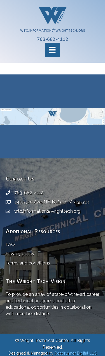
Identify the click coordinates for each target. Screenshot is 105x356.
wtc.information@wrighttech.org (52, 30)
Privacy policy (20, 253)
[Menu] (52, 50)
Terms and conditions (28, 263)
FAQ (10, 244)
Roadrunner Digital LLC (76, 353)
